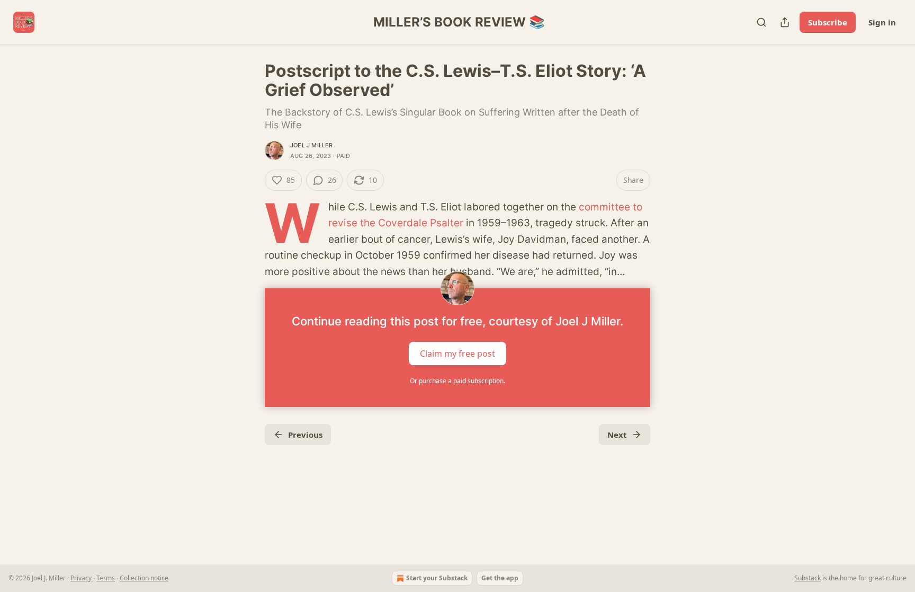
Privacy (81, 577)
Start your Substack (437, 577)
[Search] (761, 22)
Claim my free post (457, 353)
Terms (105, 577)
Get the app (499, 577)
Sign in (882, 22)
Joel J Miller (311, 145)
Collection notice (144, 577)
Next (617, 434)
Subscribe (827, 22)
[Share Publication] (784, 22)
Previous (305, 434)
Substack (807, 577)
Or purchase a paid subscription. (457, 380)
